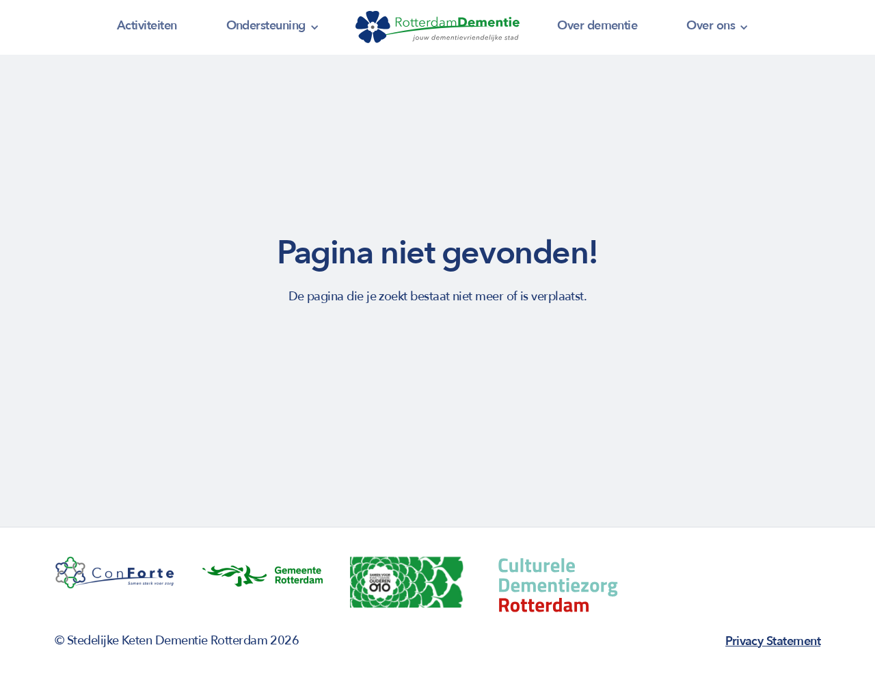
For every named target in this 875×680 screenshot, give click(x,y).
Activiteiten (147, 25)
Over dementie (597, 25)
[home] (437, 27)
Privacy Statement (772, 641)
